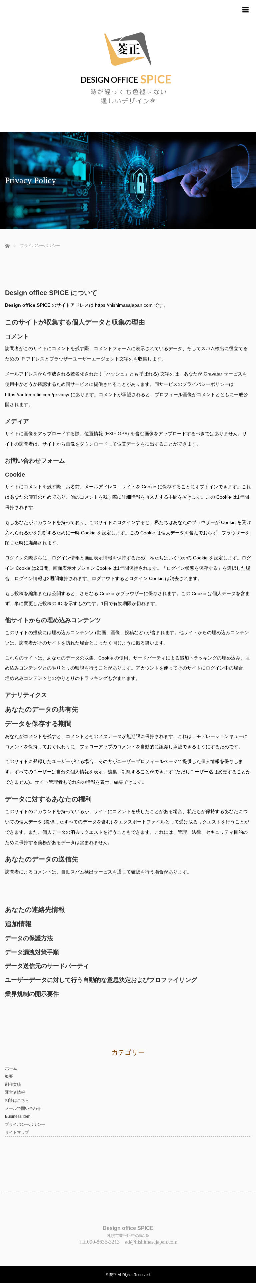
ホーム (11, 1068)
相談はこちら (17, 1100)
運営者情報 (15, 1092)
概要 (9, 1076)
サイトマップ (17, 1132)
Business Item (17, 1116)
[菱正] (128, 66)
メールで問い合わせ (23, 1108)
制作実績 (13, 1084)
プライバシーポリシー (25, 1124)
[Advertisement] (83, 275)
